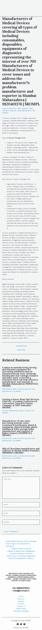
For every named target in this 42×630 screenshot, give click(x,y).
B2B (19, 108)
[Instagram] (24, 624)
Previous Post (21, 346)
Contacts (5, 110)
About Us (21, 599)
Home (21, 596)
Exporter (13, 110)
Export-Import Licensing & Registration (21, 556)
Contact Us (21, 606)
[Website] (21, 522)
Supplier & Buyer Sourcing (21, 548)
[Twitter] (21, 624)
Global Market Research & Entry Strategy (21, 541)
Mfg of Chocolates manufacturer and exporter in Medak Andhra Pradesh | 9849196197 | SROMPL (21, 450)
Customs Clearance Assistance (21, 553)
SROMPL (11, 279)
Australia (5, 411)
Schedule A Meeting (21, 611)
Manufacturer (26, 110)
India (19, 110)
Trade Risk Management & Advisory (21, 558)
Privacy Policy (21, 608)
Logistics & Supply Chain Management (21, 551)
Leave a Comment (9, 108)
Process (21, 604)
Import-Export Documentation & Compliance (18, 545)
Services (21, 601)
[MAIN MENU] (38, 8)
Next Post (21, 350)
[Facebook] (18, 624)
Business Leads (27, 108)
